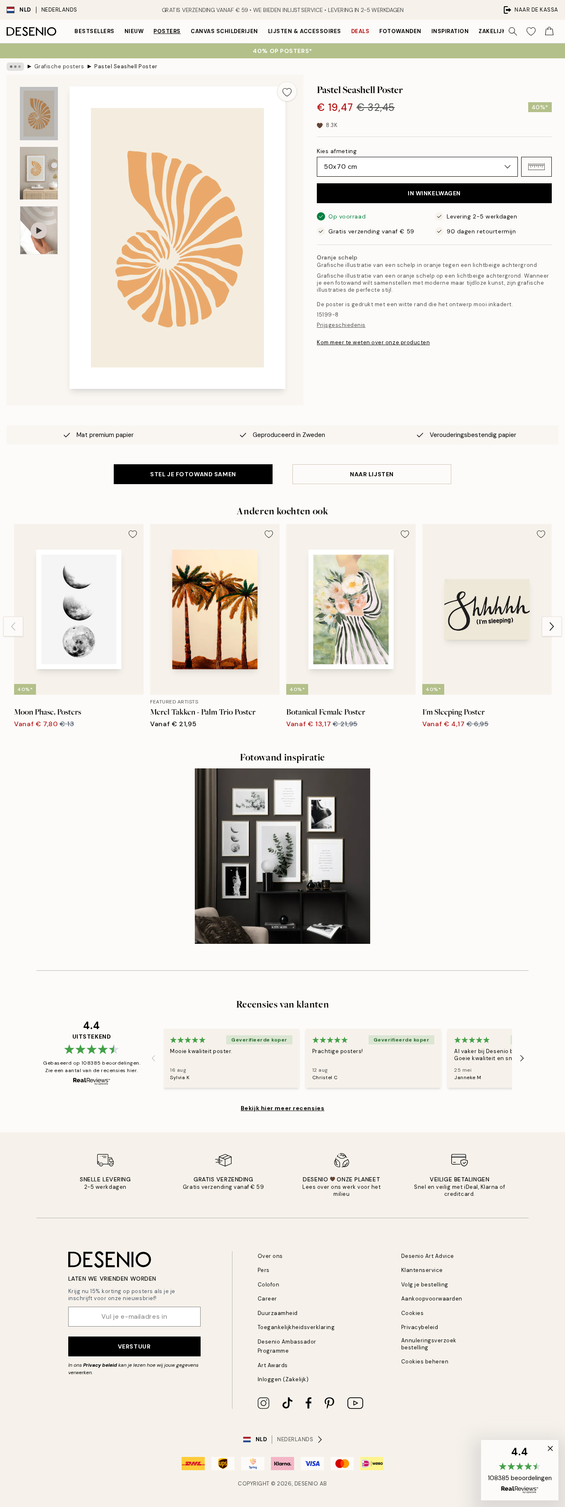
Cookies (412, 1313)
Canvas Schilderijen (224, 31)
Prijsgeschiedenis (341, 325)
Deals (360, 31)
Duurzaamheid (278, 1313)
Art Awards (273, 1365)
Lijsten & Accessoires (304, 31)
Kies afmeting (337, 151)
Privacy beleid (100, 1365)
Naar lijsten (372, 474)
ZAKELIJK (492, 31)
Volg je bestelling (424, 1284)
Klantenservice (422, 1270)
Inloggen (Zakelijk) (283, 1379)
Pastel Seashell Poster (125, 66)
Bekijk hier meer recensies (283, 1108)
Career (267, 1298)
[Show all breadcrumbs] (15, 66)
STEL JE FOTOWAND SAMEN (193, 474)
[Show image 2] (39, 173)
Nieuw (134, 31)
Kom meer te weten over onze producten (373, 342)
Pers (264, 1270)
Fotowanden (400, 31)
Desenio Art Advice (427, 1256)
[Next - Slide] (552, 626)
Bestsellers (94, 31)
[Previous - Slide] (13, 626)
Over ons (270, 1256)
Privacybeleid (419, 1327)
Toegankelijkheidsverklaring (296, 1327)
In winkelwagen (434, 193)
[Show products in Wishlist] (531, 31)
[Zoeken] (513, 31)
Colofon (269, 1284)
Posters (167, 31)
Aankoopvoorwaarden (431, 1298)
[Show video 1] (39, 230)
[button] (536, 167)
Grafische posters (59, 66)
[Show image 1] (39, 113)
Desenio (306, 1483)
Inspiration (450, 31)
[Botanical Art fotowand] (282, 855)
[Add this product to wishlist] (287, 91)
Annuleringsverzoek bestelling (429, 1344)
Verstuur (134, 1346)
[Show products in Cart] (549, 31)
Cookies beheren (425, 1361)
